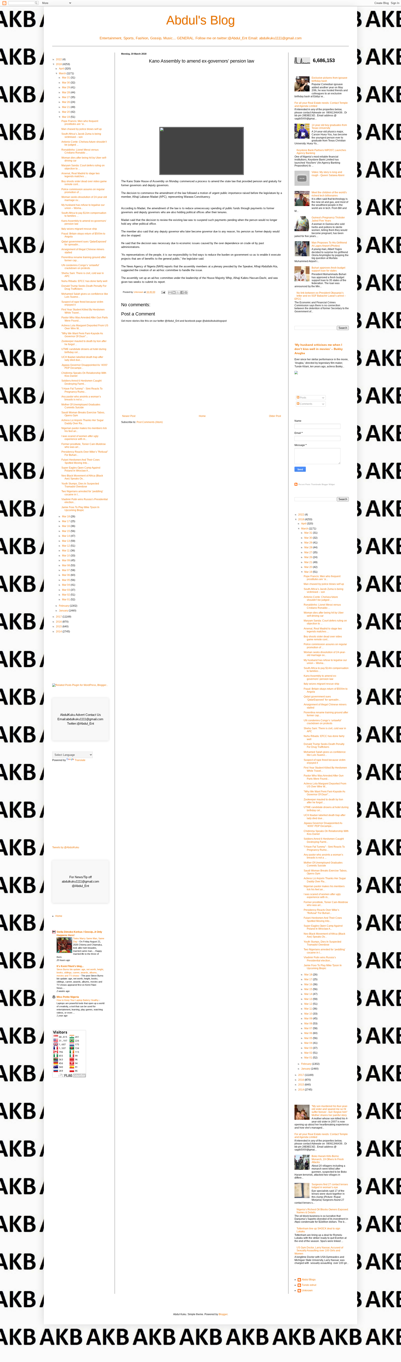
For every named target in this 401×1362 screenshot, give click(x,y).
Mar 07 (66, 570)
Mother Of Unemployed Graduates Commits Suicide (80, 406)
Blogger (223, 1314)
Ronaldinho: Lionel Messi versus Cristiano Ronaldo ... (80, 151)
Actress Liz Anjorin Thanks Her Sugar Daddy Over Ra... (82, 422)
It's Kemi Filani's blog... (70, 966)
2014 (59, 631)
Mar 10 (66, 555)
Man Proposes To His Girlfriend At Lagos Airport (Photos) (329, 244)
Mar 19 (66, 116)
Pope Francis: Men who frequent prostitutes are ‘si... (79, 123)
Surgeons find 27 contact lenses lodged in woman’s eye (330, 1186)
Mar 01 (66, 599)
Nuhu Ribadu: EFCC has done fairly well (84, 281)
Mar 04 (66, 584)
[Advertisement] (201, 96)
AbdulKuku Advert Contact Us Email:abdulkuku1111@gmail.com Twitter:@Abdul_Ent (80, 719)
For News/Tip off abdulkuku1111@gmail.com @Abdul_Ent (80, 881)
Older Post (275, 416)
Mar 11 (66, 550)
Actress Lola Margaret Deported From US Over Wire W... (325, 785)
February (64, 605)
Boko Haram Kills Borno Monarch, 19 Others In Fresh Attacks (328, 1159)
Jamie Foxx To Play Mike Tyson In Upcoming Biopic (80, 509)
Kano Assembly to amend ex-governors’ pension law (320, 677)
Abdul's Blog (200, 20)
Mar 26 (66, 102)
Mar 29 (66, 87)
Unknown (307, 1290)
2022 (59, 59)
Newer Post (128, 416)
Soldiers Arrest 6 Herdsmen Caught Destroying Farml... (81, 382)
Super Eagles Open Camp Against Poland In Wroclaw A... (80, 469)
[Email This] (170, 292)
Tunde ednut (309, 1285)
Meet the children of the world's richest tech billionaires (329, 194)
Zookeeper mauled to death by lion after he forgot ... (323, 801)
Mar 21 (66, 107)
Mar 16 (66, 526)
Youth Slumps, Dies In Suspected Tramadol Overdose (80, 485)
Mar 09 (66, 560)
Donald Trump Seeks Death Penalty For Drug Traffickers (324, 745)
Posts (302, 397)
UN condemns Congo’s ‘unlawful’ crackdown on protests (80, 267)
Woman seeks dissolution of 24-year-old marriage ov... (325, 654)
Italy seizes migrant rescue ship (79, 228)
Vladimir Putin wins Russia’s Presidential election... (320, 959)
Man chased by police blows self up (81, 129)
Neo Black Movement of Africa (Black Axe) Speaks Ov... (82, 477)
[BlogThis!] (174, 292)
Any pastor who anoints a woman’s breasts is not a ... (81, 398)
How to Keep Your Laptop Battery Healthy (78, 1000)
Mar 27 (66, 97)
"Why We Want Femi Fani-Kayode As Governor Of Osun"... (82, 335)
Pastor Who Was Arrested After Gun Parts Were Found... (324, 777)
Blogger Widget (328, 484)
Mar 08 (66, 565)
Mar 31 (66, 77)
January (64, 610)
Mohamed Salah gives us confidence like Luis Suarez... (325, 753)
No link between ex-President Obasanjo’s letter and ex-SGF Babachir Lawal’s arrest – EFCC (320, 295)
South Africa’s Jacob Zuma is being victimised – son (81, 135)
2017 (59, 616)
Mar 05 (66, 580)
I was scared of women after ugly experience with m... (79, 438)
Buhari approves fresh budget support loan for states (328, 269)
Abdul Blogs (309, 1279)
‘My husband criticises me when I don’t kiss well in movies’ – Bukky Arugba (318, 349)
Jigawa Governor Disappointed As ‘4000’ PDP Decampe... (323, 825)
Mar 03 (66, 589)
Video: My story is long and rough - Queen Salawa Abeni (328, 174)
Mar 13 (66, 540)
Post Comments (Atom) (150, 422)
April (62, 68)
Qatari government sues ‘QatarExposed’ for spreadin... (322, 698)
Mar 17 (66, 521)
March (63, 73)
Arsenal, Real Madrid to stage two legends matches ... (80, 175)
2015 (59, 626)
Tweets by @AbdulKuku (65, 847)
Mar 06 (66, 575)
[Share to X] (178, 292)
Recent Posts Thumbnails (309, 484)
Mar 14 (66, 535)
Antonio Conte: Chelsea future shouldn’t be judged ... (321, 598)
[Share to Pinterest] (186, 292)
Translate (80, 760)
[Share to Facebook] (182, 292)
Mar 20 (66, 111)
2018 (59, 64)
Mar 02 (66, 594)
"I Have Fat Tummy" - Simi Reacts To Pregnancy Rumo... (82, 390)
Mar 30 (66, 82)
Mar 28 (66, 92)
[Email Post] (163, 292)
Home (202, 416)
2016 (59, 621)
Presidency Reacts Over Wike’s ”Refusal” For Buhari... (321, 911)
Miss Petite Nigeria (68, 997)
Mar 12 (66, 545)
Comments (305, 403)
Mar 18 (66, 516)
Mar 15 (66, 531)
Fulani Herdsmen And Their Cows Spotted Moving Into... (80, 461)
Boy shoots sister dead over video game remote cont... (323, 638)
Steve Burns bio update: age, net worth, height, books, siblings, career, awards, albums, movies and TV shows (80, 972)
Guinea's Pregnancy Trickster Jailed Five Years (328, 219)
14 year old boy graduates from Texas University (329, 126)
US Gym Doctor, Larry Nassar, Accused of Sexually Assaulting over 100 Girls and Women (318, 1250)
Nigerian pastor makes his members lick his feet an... (324, 888)
